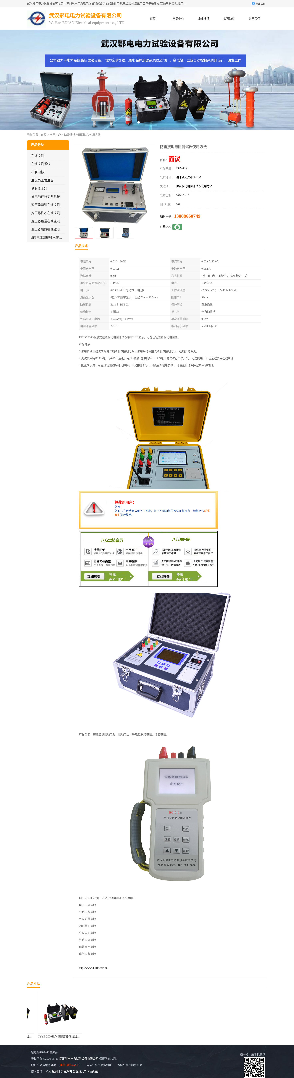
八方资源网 (53, 1071)
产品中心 (178, 18)
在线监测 (37, 155)
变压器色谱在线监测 (45, 221)
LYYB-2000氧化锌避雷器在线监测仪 (65, 1036)
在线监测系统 (40, 164)
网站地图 (93, 1071)
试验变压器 (39, 188)
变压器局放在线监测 (45, 229)
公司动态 (229, 18)
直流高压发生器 (42, 180)
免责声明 (66, 1071)
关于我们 (254, 18)
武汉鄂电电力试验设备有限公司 (78, 1058)
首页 (153, 18)
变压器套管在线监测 (45, 205)
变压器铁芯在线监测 (45, 213)
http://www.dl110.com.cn (93, 967)
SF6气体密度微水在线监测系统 (53, 237)
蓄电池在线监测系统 (45, 196)
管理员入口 (80, 1071)
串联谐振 (37, 172)
